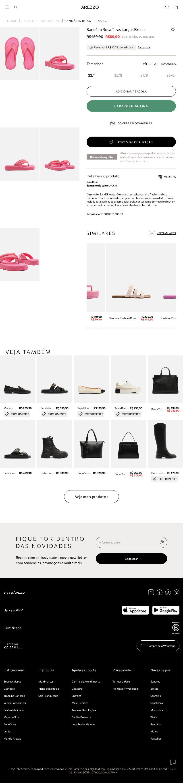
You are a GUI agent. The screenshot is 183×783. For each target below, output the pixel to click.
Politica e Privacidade (125, 688)
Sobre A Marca (12, 681)
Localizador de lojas (83, 724)
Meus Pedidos (80, 702)
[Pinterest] (176, 592)
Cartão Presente (81, 717)
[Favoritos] (167, 7)
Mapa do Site (11, 717)
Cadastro (77, 688)
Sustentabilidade (14, 709)
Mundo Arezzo (12, 738)
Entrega (76, 695)
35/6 (118, 75)
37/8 (144, 75)
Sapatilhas (156, 702)
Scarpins (155, 695)
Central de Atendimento (86, 681)
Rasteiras (155, 738)
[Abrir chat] (173, 762)
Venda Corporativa (15, 702)
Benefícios (10, 724)
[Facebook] (159, 592)
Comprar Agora (131, 106)
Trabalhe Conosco (14, 695)
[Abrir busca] (15, 7)
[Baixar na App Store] (135, 610)
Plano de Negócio (48, 688)
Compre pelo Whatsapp (135, 123)
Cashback (9, 688)
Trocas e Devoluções (84, 709)
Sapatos (29, 20)
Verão (7, 731)
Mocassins (156, 709)
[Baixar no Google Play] (165, 610)
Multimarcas (45, 681)
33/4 (92, 75)
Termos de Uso (121, 681)
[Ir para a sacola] (175, 7)
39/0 (170, 75)
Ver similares (166, 233)
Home (12, 20)
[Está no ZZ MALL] (13, 645)
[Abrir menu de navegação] (8, 6)
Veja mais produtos (91, 496)
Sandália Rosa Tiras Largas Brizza (96, 20)
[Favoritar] (173, 30)
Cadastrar (131, 558)
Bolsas (154, 688)
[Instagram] (151, 592)
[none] (161, 542)
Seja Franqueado (48, 695)
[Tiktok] (168, 592)
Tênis (153, 717)
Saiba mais (144, 47)
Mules (154, 731)
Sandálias (50, 20)
